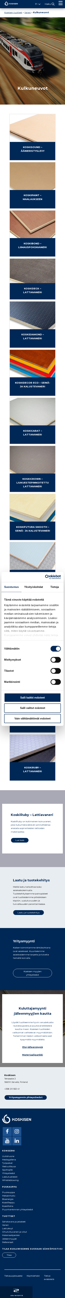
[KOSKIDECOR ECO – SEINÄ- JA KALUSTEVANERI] (32, 394)
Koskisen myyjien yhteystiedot (33, 973)
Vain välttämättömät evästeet (32, 718)
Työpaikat (7, 1163)
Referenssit (7, 1242)
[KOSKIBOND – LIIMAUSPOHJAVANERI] (32, 254)
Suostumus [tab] (11, 586)
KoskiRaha (7, 1206)
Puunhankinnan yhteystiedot (17, 1209)
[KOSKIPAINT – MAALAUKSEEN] (32, 206)
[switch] (56, 660)
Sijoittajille (7, 1169)
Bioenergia (7, 1199)
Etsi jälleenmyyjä (32, 1047)
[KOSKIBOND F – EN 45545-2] (32, 730)
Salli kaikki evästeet (32, 697)
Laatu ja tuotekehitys (29, 912)
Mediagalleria (9, 1159)
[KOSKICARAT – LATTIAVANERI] (32, 442)
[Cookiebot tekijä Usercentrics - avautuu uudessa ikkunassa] (46, 577)
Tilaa (9, 1255)
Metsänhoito (8, 1195)
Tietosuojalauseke (13, 1275)
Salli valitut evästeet (32, 708)
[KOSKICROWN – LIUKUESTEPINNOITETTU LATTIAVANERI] (32, 490)
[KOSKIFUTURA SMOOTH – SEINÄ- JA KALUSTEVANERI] (32, 538)
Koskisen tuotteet (13, 12)
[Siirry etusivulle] (9, 6)
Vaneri (27, 12)
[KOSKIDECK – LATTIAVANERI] (32, 297)
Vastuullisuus (9, 1166)
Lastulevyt (7, 1228)
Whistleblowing (10, 1180)
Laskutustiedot (10, 1176)
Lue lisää (19, 840)
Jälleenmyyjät (9, 1238)
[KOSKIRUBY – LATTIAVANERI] (32, 779)
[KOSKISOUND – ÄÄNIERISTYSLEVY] (32, 158)
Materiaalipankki (32, 1054)
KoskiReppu (8, 1202)
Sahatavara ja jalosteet (14, 1221)
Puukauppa (8, 1192)
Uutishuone (8, 1156)
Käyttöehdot (33, 1275)
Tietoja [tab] (54, 586)
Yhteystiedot (8, 1173)
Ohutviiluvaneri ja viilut (14, 1231)
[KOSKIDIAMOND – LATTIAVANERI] (32, 345)
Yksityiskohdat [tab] (33, 586)
